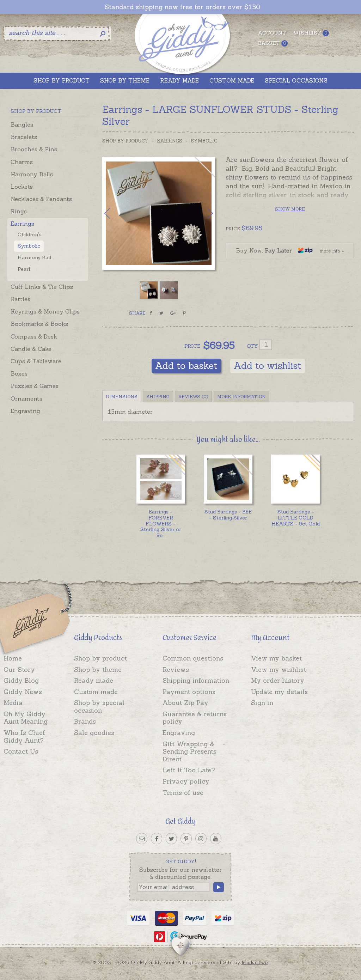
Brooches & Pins (34, 149)
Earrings (22, 223)
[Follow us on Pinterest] (186, 838)
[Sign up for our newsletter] (141, 838)
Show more (290, 209)
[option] (159, 213)
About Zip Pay (185, 703)
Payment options (189, 692)
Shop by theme (98, 669)
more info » (332, 251)
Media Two (254, 962)
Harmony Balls (32, 174)
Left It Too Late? (189, 770)
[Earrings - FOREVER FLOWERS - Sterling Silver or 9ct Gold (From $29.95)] (160, 479)
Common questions (193, 658)
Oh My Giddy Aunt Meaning (26, 718)
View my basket (276, 658)
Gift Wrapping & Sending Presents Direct (189, 751)
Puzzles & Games (35, 385)
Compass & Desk (34, 336)
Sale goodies (94, 733)
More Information (241, 396)
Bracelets (24, 136)
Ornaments (26, 398)
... (160, 523)
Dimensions (121, 396)
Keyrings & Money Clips (45, 311)
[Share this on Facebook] (151, 313)
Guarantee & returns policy (195, 718)
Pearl (24, 269)
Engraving (25, 410)
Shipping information (196, 680)
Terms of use (183, 793)
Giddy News (23, 692)
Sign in (262, 703)
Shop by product (100, 658)
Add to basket (186, 365)
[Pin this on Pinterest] (184, 313)
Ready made (93, 680)
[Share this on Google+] (173, 313)
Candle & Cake (31, 348)
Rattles (20, 299)
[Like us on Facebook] (156, 838)
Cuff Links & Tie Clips (42, 286)
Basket (272, 43)
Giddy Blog (21, 680)
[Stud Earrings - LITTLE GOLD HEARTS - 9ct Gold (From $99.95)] (295, 479)
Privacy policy (186, 781)
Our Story (19, 669)
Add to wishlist (267, 365)
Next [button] (202, 213)
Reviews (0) (193, 396)
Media (13, 703)
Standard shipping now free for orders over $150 (182, 7)
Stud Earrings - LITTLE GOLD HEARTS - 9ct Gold (295, 518)
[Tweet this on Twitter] (161, 313)
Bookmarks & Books (39, 323)
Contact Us (21, 751)
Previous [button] (114, 213)
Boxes (19, 373)
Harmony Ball (34, 257)
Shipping (158, 396)
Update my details (279, 692)
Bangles (22, 124)
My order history (277, 680)
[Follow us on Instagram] (201, 838)
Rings (19, 211)
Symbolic (29, 246)
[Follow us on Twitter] (171, 838)
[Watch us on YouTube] (215, 838)
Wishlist (310, 33)
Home (13, 658)
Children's (30, 234)
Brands (85, 721)
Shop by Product (125, 141)
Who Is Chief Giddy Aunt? (24, 736)
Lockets (22, 186)
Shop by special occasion (99, 706)
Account (272, 33)
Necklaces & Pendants (41, 198)
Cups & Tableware (36, 361)
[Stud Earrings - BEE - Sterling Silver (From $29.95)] (228, 479)
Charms (22, 161)
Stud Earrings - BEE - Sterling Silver (228, 515)
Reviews (176, 669)
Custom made (96, 692)
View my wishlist (278, 669)
